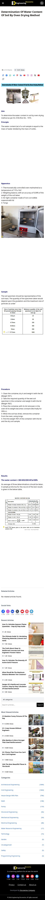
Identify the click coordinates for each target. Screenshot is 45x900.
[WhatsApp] (10, 75)
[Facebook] (3, 75)
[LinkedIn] (21, 75)
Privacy (11, 885)
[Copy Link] (3, 79)
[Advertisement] (22, 42)
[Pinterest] (17, 75)
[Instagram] (31, 75)
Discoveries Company (27, 890)
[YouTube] (24, 75)
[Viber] (28, 75)
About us (32, 885)
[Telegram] (13, 75)
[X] (35, 75)
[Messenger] (6, 75)
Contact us (22, 885)
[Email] (38, 75)
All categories (8, 700)
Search (40, 705)
